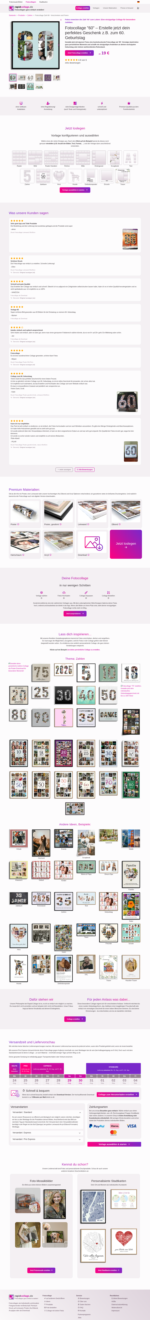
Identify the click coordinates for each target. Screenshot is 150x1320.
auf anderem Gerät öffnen (55, 1298)
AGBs (114, 1301)
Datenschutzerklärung (119, 1304)
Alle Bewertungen (85, 469)
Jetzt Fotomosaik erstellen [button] (40, 1270)
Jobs (79, 1317)
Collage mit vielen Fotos (55, 1311)
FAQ (81, 1307)
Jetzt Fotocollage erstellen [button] (78, 53)
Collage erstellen (82, 8)
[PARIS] (107, 176)
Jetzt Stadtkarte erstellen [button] (107, 1270)
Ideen (48, 1301)
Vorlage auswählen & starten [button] (73, 190)
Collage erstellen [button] (73, 1019)
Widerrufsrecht (117, 1307)
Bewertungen (84, 1298)
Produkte (49, 1304)
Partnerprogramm (84, 1314)
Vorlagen (96, 8)
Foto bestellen (51, 1307)
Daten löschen (84, 1304)
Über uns (83, 1301)
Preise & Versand (127, 8)
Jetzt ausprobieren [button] (73, 613)
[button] (13, 78)
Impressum (115, 1311)
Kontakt (82, 1311)
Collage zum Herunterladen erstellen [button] (116, 1094)
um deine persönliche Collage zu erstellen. (83, 650)
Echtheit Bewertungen (120, 1298)
